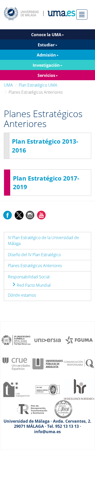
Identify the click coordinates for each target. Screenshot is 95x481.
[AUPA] (47, 363)
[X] (19, 214)
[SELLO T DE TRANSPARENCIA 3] (16, 389)
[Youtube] (41, 214)
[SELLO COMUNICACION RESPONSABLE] (79, 363)
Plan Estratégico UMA (38, 85)
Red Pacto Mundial (33, 285)
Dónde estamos (22, 295)
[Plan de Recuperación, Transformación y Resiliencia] (32, 408)
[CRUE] (16, 363)
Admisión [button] (46, 55)
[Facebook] (8, 214)
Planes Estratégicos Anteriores (35, 265)
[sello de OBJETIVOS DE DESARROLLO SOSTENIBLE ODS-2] (16, 339)
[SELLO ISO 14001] (47, 389)
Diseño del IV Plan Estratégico (34, 254)
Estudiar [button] (46, 45)
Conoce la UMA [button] (46, 34)
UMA (8, 85)
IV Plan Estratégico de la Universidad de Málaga (43, 240)
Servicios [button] (46, 75)
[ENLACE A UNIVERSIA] (47, 339)
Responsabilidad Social (29, 277)
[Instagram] (30, 214)
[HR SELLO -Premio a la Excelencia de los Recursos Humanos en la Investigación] (79, 389)
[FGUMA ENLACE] (79, 339)
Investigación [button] (46, 65)
